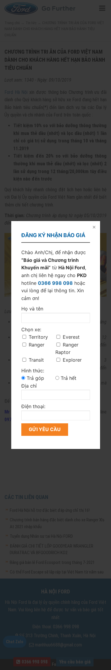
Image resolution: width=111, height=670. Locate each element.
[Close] (93, 227)
